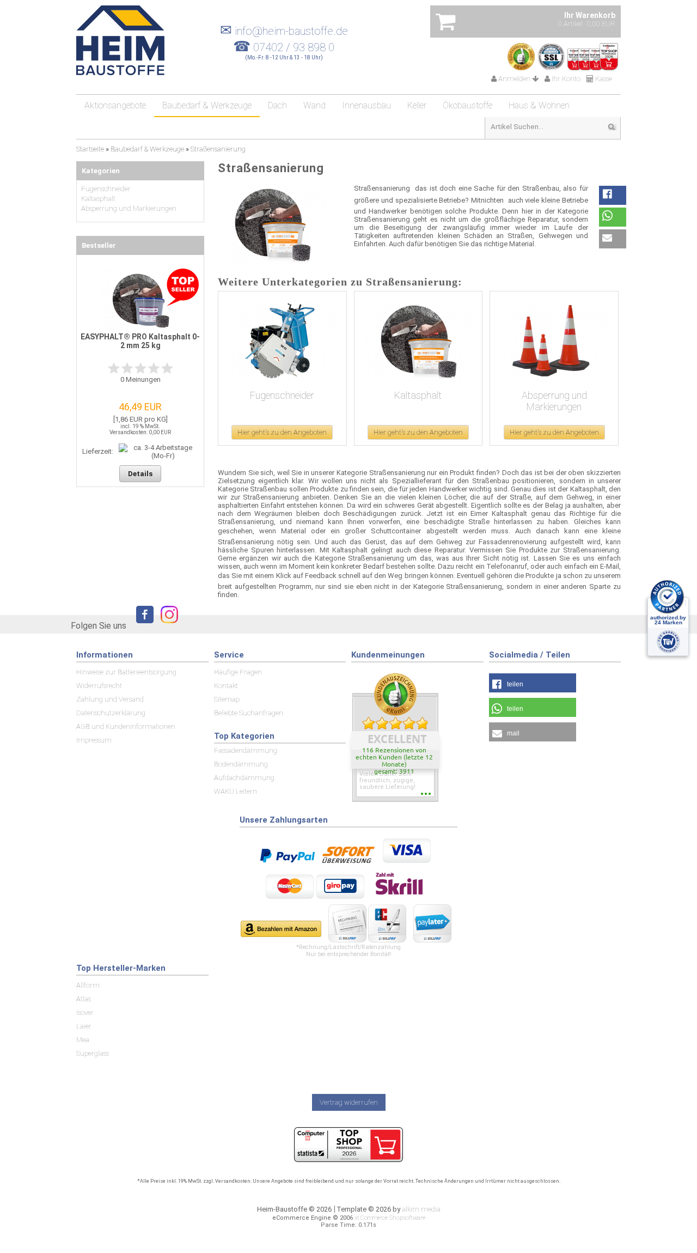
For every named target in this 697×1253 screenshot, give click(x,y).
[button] (612, 195)
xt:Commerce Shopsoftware (389, 1217)
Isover (85, 1012)
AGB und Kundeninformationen (125, 726)
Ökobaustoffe (467, 105)
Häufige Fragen (238, 672)
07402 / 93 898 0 (293, 47)
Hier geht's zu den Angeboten (282, 432)
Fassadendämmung (245, 750)
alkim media (421, 1209)
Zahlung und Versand (110, 699)
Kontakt (226, 686)
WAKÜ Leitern (235, 791)
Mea (82, 1040)
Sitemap (227, 699)
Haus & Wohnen (539, 105)
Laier (83, 1026)
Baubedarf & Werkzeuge (207, 105)
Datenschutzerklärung (110, 713)
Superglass (92, 1053)
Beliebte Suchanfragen (248, 713)
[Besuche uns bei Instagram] (166, 625)
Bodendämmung (241, 764)
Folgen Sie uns (98, 626)
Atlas (83, 999)
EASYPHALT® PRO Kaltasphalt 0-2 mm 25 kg (140, 341)
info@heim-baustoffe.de (284, 31)
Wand (314, 105)
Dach (277, 105)
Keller (416, 105)
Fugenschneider (282, 395)
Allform (88, 985)
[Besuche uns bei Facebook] (142, 625)
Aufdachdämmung (244, 778)
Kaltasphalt (418, 395)
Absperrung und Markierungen (554, 401)
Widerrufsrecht (99, 686)
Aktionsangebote (115, 105)
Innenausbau (366, 105)
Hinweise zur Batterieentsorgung (126, 672)
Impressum (94, 740)
